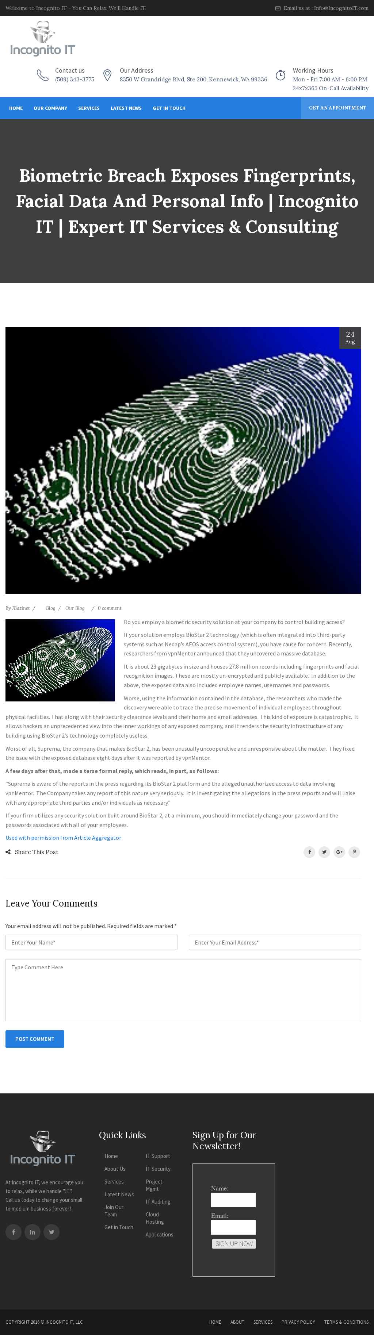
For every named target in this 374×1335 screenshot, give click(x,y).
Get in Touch (169, 108)
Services (89, 108)
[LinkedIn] (32, 1232)
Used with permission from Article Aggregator (63, 837)
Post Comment (34, 1038)
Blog (51, 608)
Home (16, 108)
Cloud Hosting (155, 1218)
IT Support (158, 1156)
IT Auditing (158, 1201)
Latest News (126, 108)
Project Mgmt (154, 1185)
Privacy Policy (298, 1322)
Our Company (50, 108)
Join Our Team (113, 1211)
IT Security (158, 1168)
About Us (115, 1168)
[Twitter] (51, 1232)
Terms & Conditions (346, 1322)
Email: (220, 1215)
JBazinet (21, 608)
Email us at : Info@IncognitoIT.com (325, 8)
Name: (220, 1188)
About (237, 1322)
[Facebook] (13, 1232)
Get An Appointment (337, 108)
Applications (159, 1234)
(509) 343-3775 (74, 79)
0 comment (110, 608)
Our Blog (75, 608)
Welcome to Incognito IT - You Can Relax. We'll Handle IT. (75, 8)
